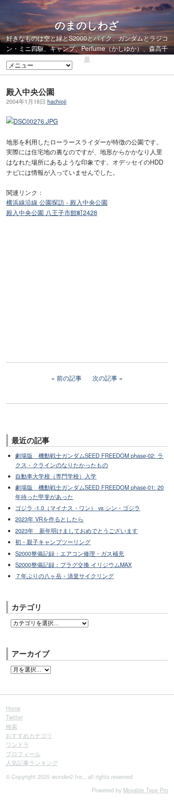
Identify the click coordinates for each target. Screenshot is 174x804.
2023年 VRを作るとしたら (49, 519)
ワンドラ (17, 745)
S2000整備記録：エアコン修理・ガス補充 (69, 554)
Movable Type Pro (145, 790)
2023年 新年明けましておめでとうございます (76, 531)
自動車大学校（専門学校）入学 (55, 476)
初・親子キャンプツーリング (53, 542)
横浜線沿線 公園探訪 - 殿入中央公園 (57, 202)
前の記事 (69, 377)
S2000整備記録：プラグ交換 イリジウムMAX (73, 565)
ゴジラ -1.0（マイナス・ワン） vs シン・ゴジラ (77, 508)
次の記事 (104, 377)
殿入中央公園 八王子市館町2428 (51, 212)
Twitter (14, 717)
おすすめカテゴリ (29, 736)
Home (13, 708)
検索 (11, 727)
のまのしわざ (87, 25)
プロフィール (23, 754)
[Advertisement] (73, 283)
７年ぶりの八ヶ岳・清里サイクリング (64, 576)
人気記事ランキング (32, 763)
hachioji (56, 101)
